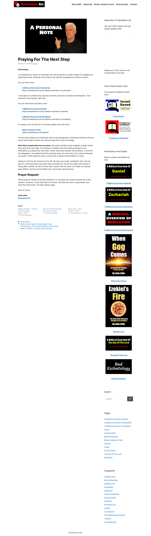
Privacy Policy (110, 450)
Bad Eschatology (111, 436)
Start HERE (76, 4)
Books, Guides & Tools (104, 4)
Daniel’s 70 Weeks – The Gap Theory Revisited (36, 228)
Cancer (28, 224)
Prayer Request (42, 224)
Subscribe (87, 4)
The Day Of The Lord (113, 454)
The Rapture (109, 512)
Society (107, 508)
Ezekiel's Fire (109, 484)
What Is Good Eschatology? (52, 209)
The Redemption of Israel (114, 515)
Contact (133, 4)
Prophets (108, 501)
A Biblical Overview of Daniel (116, 419)
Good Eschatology (111, 494)
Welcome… (108, 457)
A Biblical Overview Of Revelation (118, 422)
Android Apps (122, 4)
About (106, 429)
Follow (107, 447)
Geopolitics (108, 487)
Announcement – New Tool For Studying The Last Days (39, 226)
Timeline (107, 518)
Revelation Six (110, 505)
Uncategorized (110, 522)
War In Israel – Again (75, 209)
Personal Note (25, 221)
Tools (50, 224)
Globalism (108, 491)
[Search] (130, 399)
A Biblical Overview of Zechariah (117, 426)
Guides (33, 224)
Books (22, 224)
